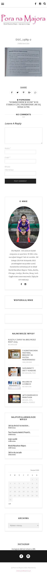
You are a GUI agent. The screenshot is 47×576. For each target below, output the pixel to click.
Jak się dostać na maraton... (18, 425)
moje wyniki (12, 439)
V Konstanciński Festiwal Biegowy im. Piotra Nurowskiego (30, 355)
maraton (25, 402)
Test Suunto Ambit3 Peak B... (19, 432)
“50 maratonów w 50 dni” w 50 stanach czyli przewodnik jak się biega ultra (23, 104)
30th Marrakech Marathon (30, 396)
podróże (32, 402)
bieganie (29, 362)
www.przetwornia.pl (23, 571)
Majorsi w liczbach (27, 383)
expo (30, 400)
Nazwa (8, 148)
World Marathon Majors (17, 445)
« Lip (9, 504)
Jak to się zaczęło (15, 452)
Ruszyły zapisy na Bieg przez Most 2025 (22, 341)
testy (34, 373)
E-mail (7, 157)
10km (23, 362)
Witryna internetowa (9, 168)
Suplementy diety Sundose (29, 369)
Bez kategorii (12, 344)
